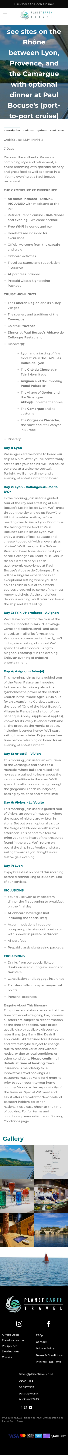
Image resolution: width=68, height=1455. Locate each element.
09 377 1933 (26, 1387)
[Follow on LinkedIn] (30, 1407)
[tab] (36, 439)
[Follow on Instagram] (19, 1324)
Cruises (7, 1357)
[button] (5, 14)
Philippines (9, 1346)
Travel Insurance (13, 1340)
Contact (41, 1341)
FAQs (39, 1335)
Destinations (10, 1351)
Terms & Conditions (49, 1355)
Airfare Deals (10, 1334)
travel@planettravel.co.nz (36, 1374)
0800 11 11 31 (26, 1380)
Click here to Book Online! (34, 4)
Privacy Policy (45, 1348)
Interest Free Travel (49, 1361)
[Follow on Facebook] (49, 1324)
